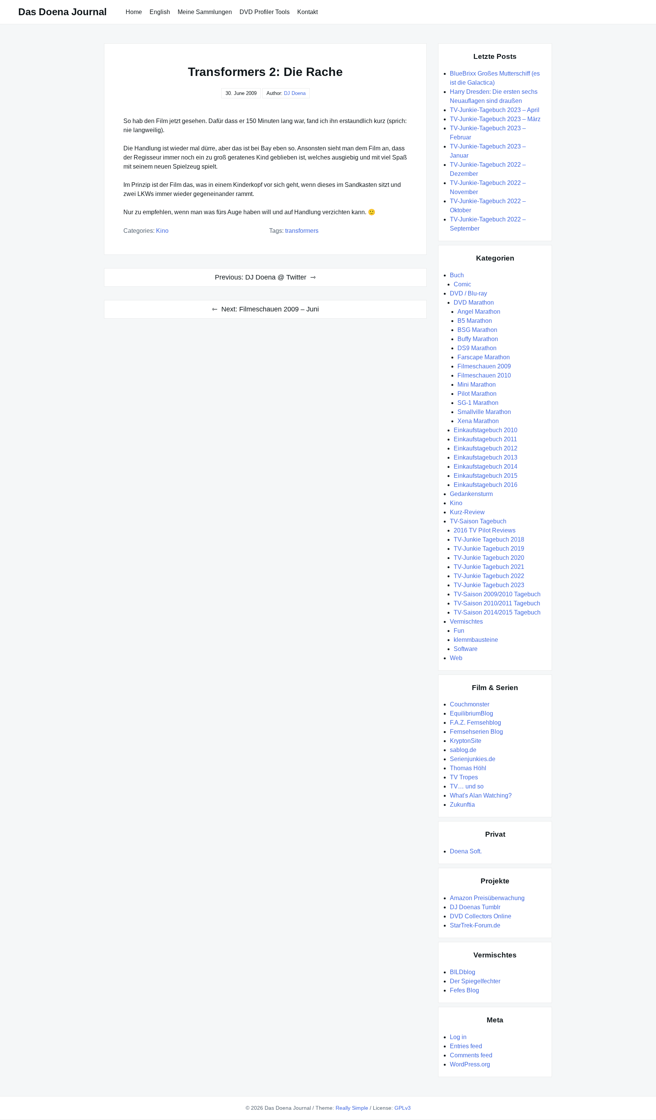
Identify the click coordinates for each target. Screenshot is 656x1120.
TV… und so (467, 786)
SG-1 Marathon (477, 403)
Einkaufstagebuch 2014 (485, 466)
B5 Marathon (474, 321)
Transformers (302, 230)
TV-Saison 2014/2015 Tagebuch (497, 612)
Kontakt (307, 12)
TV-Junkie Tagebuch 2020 (489, 557)
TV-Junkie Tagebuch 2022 (489, 576)
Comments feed (471, 1055)
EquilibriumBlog (471, 713)
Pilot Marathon (477, 393)
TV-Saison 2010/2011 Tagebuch (497, 603)
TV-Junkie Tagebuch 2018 (489, 539)
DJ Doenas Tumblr (475, 907)
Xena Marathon (478, 421)
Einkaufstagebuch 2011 (485, 439)
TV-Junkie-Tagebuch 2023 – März (495, 119)
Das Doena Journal (62, 11)
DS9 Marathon (477, 348)
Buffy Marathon (477, 339)
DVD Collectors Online (480, 916)
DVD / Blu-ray (468, 293)
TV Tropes (464, 777)
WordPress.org (470, 1064)
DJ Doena (295, 93)
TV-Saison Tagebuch (478, 521)
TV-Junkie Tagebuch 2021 (489, 567)
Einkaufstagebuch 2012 (485, 448)
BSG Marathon (477, 330)
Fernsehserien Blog (476, 731)
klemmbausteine (476, 640)
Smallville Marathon (484, 412)
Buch (457, 275)
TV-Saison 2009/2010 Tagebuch (497, 594)
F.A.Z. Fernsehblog (475, 722)
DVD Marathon (474, 302)
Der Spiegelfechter (475, 981)
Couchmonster (469, 704)
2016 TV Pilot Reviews (485, 530)
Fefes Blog (464, 990)
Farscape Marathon (483, 357)
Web (456, 658)
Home (134, 12)
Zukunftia (462, 804)
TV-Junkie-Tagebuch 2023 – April (494, 110)
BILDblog (462, 972)
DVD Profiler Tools (265, 12)
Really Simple (352, 1108)
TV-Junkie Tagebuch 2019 (489, 548)
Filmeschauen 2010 (484, 375)
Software (466, 649)
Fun (459, 630)
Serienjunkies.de (472, 759)
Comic (462, 284)
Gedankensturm (471, 494)
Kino (162, 230)
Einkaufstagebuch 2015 (485, 475)
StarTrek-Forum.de (475, 925)
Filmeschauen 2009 (484, 366)
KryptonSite (465, 741)
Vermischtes (466, 621)
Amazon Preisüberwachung (487, 898)
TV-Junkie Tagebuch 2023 (489, 585)
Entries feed (466, 1046)
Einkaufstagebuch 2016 (485, 485)
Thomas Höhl (468, 768)
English (160, 12)
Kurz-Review (467, 512)
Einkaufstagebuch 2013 (485, 457)
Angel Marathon (478, 311)
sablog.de (463, 750)
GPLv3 (402, 1108)
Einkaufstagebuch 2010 (485, 430)
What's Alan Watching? (481, 795)
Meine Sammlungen (205, 12)
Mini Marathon (476, 384)
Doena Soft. (466, 851)
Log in (458, 1037)
